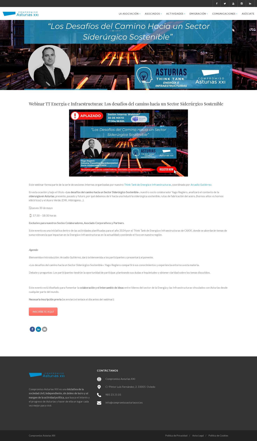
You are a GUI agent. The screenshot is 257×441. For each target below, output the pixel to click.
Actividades (174, 13)
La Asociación (129, 13)
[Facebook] (32, 329)
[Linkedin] (38, 329)
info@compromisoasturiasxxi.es (124, 402)
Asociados (152, 13)
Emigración (198, 13)
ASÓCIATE (248, 13)
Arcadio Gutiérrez (201, 184)
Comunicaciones (223, 13)
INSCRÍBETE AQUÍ (43, 311)
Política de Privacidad (176, 435)
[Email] (44, 329)
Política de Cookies (218, 435)
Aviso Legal (198, 435)
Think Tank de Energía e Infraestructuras (147, 184)
